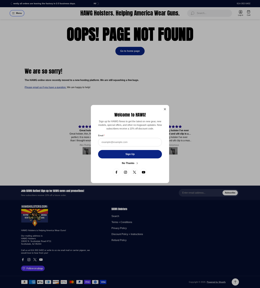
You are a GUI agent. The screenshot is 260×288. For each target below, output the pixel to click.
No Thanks (128, 163)
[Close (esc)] (165, 109)
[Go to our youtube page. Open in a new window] (143, 172)
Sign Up (130, 154)
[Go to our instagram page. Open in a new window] (125, 172)
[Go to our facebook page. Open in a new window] (116, 172)
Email (100, 135)
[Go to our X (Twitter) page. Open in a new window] (134, 172)
